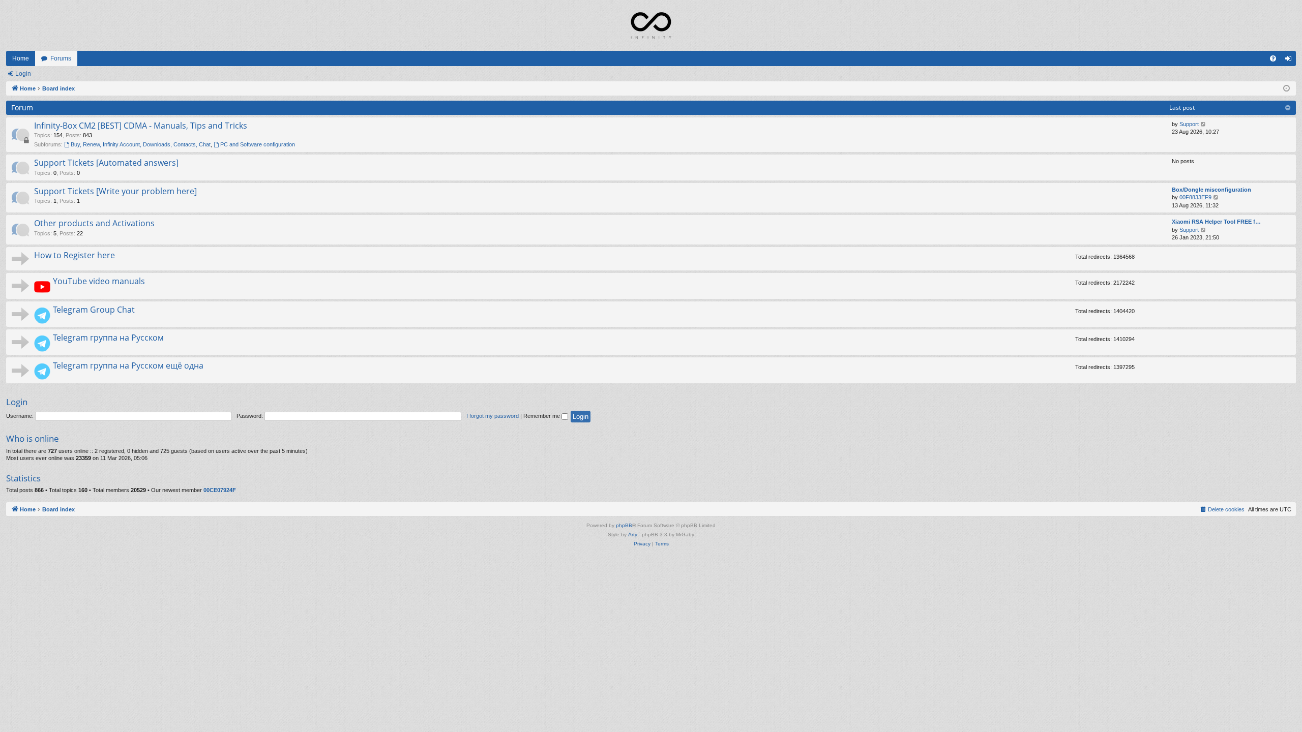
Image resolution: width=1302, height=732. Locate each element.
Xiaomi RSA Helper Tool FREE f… (1216, 222)
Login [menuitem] (1290, 60)
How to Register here (74, 255)
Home (20, 58)
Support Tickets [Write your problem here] (115, 191)
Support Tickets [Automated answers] (106, 162)
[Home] (651, 25)
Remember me (542, 416)
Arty (632, 534)
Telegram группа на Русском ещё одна (128, 365)
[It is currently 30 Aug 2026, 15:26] (1286, 89)
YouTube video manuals (99, 281)
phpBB (624, 525)
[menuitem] (1273, 58)
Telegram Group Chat (94, 309)
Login (23, 73)
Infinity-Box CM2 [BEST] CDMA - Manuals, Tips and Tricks (140, 125)
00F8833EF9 (1195, 197)
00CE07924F (219, 490)
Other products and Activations (94, 223)
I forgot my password (492, 416)
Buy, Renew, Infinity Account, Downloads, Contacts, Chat (141, 144)
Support (1189, 124)
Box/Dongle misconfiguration (1211, 190)
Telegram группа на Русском (108, 337)
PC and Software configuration (257, 144)
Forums (60, 58)
